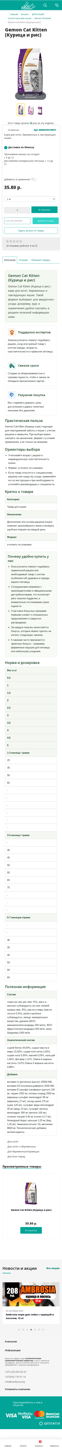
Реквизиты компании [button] (17, 1389)
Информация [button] (13, 1350)
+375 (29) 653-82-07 (15, 1371)
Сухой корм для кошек (19, 18)
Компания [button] (11, 1341)
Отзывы (23, 260)
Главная (14, 14)
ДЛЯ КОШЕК (38, 14)
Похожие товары (40, 260)
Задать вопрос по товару (31, 230)
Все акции (53, 1268)
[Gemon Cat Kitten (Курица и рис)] (21, 110)
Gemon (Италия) (42, 18)
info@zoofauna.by (15, 1381)
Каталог (25, 14)
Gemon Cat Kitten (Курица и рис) (31, 1210)
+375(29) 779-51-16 (15, 1376)
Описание (10, 260)
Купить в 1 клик (46, 220)
